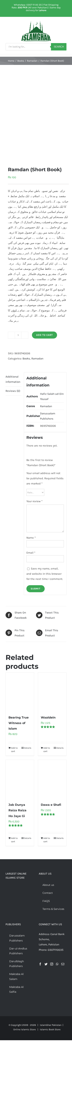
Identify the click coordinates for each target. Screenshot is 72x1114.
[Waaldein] (52, 692)
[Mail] (62, 964)
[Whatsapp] (57, 964)
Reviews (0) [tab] (13, 391)
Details (27, 748)
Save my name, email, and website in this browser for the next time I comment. (44, 574)
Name (31, 537)
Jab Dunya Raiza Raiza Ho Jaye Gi (17, 810)
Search (59, 46)
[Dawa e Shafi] (52, 779)
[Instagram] (51, 964)
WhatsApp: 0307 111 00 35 (28, 4)
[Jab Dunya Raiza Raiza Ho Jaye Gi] (20, 779)
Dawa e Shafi (51, 805)
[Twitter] (45, 964)
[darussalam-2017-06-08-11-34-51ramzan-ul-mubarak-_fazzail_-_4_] (36, 115)
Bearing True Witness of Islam (18, 723)
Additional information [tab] (13, 379)
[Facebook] (40, 964)
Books (26, 358)
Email (30, 552)
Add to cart (44, 335)
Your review (34, 501)
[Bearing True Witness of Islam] (20, 692)
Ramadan (37, 358)
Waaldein (48, 717)
